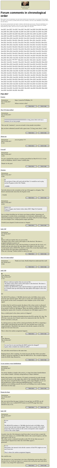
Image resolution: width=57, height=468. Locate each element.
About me (4, 136)
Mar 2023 (21, 79)
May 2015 (33, 53)
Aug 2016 (27, 57)
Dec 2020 (3, 72)
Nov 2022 (44, 77)
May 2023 (33, 79)
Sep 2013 (9, 49)
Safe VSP (3, 229)
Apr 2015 (27, 53)
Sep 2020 (32, 70)
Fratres (3, 97)
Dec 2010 (3, 40)
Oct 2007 (15, 29)
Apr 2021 (27, 72)
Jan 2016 (32, 55)
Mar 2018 (44, 62)
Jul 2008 (21, 31)
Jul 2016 (21, 57)
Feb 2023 (15, 79)
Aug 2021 (3, 75)
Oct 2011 (15, 42)
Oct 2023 (15, 81)
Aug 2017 (3, 62)
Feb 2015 (15, 53)
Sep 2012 (32, 44)
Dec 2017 (27, 62)
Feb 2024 (38, 81)
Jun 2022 (15, 77)
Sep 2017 (9, 62)
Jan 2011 (9, 40)
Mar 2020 (44, 68)
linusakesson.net (25, 7)
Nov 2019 (21, 68)
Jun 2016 (15, 57)
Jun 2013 (38, 46)
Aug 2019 (3, 68)
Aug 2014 (27, 51)
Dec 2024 (3, 85)
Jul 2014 (21, 51)
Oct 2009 (15, 36)
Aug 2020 (27, 70)
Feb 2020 (38, 68)
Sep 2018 (32, 64)
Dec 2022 (3, 79)
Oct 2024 (38, 83)
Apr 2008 (3, 31)
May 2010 (10, 38)
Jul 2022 (21, 77)
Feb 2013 (15, 46)
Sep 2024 (32, 83)
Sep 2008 (32, 31)
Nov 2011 (21, 42)
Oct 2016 (38, 57)
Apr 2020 (3, 70)
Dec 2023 (27, 81)
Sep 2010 (32, 38)
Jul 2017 (44, 59)
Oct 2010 (38, 38)
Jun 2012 (15, 44)
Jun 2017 (38, 59)
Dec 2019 (27, 68)
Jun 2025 (38, 85)
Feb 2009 (15, 33)
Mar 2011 (20, 40)
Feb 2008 (38, 29)
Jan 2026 (32, 88)
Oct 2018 (38, 64)
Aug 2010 (27, 38)
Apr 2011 (26, 40)
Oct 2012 (38, 44)
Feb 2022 (38, 75)
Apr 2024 (3, 83)
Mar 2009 (21, 33)
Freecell (3, 149)
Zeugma (3, 170)
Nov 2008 (44, 31)
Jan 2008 (32, 29)
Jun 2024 (15, 83)
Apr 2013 (27, 46)
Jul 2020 (21, 70)
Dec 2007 (27, 29)
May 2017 (33, 59)
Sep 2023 (9, 81)
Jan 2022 (32, 75)
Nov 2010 (44, 38)
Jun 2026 (9, 90)
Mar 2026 (44, 88)
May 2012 (10, 44)
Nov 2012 (44, 44)
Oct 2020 (38, 70)
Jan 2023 (9, 79)
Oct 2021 (15, 75)
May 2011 (32, 40)
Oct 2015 (15, 55)
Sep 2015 (9, 55)
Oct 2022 (38, 77)
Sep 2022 (32, 77)
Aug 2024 (27, 83)
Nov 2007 (21, 29)
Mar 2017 (21, 59)
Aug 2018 (27, 64)
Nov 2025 (21, 88)
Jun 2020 (15, 70)
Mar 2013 (21, 46)
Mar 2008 (44, 29)
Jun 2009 (38, 33)
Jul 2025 (44, 85)
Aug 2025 (3, 88)
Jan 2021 (9, 72)
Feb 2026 (38, 88)
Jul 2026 (14, 90)
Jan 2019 (9, 66)
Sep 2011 (9, 42)
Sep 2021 (9, 75)
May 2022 (10, 77)
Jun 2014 (15, 51)
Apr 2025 (27, 85)
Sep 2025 (9, 88)
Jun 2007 (3, 29)
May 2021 (33, 72)
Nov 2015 (21, 55)
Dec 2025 (27, 88)
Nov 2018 (44, 64)
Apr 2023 (27, 79)
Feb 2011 (15, 40)
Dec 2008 (3, 33)
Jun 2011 (38, 40)
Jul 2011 (44, 40)
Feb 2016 (38, 55)
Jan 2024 (32, 81)
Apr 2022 (3, 77)
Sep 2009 (9, 36)
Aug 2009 (3, 36)
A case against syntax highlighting (11, 363)
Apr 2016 (3, 57)
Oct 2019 (15, 68)
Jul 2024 (21, 83)
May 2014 (10, 51)
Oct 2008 (38, 31)
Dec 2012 (3, 46)
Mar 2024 (44, 81)
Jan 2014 (32, 49)
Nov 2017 (21, 62)
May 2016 (10, 57)
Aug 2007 (9, 29)
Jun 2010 (15, 38)
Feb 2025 (15, 85)
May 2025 (33, 85)
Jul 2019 (44, 66)
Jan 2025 (9, 85)
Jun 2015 (38, 53)
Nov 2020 (44, 70)
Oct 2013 (15, 49)
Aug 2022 (27, 77)
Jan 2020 (32, 68)
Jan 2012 (32, 42)
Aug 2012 (27, 44)
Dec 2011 (27, 42)
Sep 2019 (9, 68)
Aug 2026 (20, 90)
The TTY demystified (7, 110)
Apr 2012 (3, 44)
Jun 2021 (38, 72)
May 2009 (33, 33)
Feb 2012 (38, 42)
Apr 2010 (3, 38)
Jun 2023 (38, 79)
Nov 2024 (44, 83)
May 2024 (10, 83)
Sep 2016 (32, 57)
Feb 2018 (38, 62)
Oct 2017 (15, 62)
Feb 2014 (38, 49)
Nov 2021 (21, 75)
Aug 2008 (27, 31)
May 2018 (10, 64)
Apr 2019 (27, 66)
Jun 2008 (15, 31)
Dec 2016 (3, 59)
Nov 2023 (21, 81)
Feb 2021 (15, 72)
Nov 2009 (21, 36)
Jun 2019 (38, 66)
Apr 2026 (3, 90)
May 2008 (10, 31)
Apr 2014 (3, 51)
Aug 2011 (3, 42)
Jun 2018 (15, 64)
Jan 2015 (9, 53)
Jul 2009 (44, 33)
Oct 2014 (38, 51)
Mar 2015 (21, 53)
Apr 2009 (27, 33)
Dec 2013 (27, 49)
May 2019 (33, 66)
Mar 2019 (21, 66)
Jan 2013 (9, 46)
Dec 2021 (27, 75)
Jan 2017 (9, 59)
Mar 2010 (44, 36)
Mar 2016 (44, 55)
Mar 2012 (44, 42)
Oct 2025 (15, 88)
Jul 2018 (21, 64)
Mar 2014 (44, 49)
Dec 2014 (3, 53)
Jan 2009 (9, 33)
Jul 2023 (44, 79)
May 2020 (10, 70)
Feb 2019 (15, 66)
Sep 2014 (32, 51)
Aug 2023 (3, 81)
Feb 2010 (38, 36)
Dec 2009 (27, 36)
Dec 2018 (3, 66)
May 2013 (33, 46)
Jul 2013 (44, 46)
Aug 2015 (3, 55)
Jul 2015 (44, 53)
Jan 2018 (32, 62)
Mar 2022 (44, 75)
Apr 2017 (27, 59)
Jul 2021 (44, 72)
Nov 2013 (21, 49)
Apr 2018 (3, 64)
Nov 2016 (44, 57)
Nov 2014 (44, 51)
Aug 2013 (3, 49)
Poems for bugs (5, 392)
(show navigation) (25, 8)
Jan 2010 (32, 36)
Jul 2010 (21, 38)
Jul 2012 (21, 44)
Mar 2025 (21, 85)
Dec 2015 (27, 55)
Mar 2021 (21, 72)
